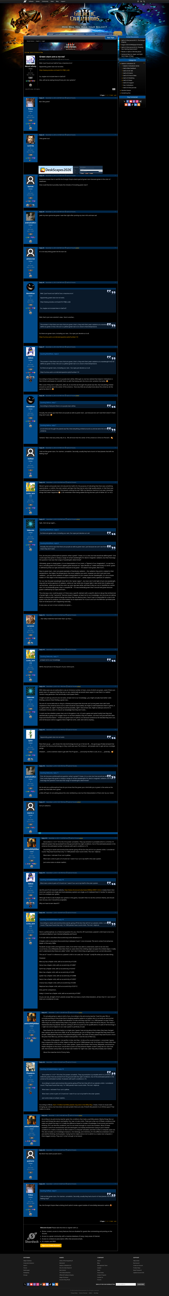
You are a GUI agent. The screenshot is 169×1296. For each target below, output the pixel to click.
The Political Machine (64, 1272)
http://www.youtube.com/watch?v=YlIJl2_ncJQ (54, 70)
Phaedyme (30, 1073)
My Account (136, 1263)
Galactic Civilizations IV (65, 1265)
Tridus (30, 109)
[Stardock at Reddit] (126, 104)
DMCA (90, 1293)
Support (63, 1)
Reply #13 (42, 649)
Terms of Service (83, 1293)
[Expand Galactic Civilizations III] (120, 63)
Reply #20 (42, 912)
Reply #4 (41, 212)
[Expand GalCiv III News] (122, 80)
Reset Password (137, 1270)
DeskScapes (26, 1270)
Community (45, 1)
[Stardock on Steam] (140, 101)
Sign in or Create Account (51, 1245)
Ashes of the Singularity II (66, 1260)
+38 (31, 752)
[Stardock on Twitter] (124, 101)
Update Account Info (138, 1272)
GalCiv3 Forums (64, 59)
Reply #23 (44, 1115)
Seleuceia (30, 530)
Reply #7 (41, 347)
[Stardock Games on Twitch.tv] (134, 101)
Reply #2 (41, 135)
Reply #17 (42, 802)
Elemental (62, 1263)
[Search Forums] (144, 1)
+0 (30, 1172)
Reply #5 (41, 248)
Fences (25, 1268)
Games (38, 1)
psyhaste (30, 1161)
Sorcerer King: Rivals (64, 1279)
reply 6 (56, 354)
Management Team (102, 1265)
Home (26, 52)
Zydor (30, 741)
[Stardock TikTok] (132, 104)
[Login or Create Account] (138, 1)
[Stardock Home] (25, 1)
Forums (99, 1279)
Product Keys (136, 1268)
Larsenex (30, 626)
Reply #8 (41, 395)
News (52, 1)
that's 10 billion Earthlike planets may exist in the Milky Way (72, 1105)
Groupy (25, 1275)
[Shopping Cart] (141, 1)
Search (38, 41)
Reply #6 (41, 282)
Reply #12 (42, 615)
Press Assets (100, 1272)
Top (115, 98)
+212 (30, 635)
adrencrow (30, 259)
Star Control (62, 1270)
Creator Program (101, 1275)
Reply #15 (42, 730)
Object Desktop (27, 1260)
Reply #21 (44, 1012)
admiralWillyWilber (31, 849)
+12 (31, 77)
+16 (31, 824)
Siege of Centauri (63, 1277)
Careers (99, 1268)
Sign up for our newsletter (105, 1284)
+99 (32, 860)
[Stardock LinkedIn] (135, 104)
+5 (30, 470)
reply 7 (54, 402)
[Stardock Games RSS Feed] (138, 104)
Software (31, 1)
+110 (30, 120)
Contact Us (100, 1277)
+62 (31, 234)
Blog (57, 1)
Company (100, 1257)
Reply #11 (42, 519)
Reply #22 (42, 1062)
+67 (31, 198)
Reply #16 (42, 766)
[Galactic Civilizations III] (84, 18)
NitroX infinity (30, 66)
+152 (30, 305)
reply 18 (61, 880)
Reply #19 (42, 873)
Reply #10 (42, 482)
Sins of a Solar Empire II (65, 1268)
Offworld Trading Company (66, 1275)
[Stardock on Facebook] (127, 101)
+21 (31, 1084)
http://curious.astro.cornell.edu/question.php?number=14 (58, 337)
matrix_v (30, 813)
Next (111, 95)
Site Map (96, 1293)
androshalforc (30, 223)
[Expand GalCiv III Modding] (122, 78)
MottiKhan (30, 293)
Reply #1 (41, 98)
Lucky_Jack (30, 493)
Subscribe (141, 1284)
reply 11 (56, 656)
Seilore (30, 358)
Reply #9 (41, 448)
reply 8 (56, 543)
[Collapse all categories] (144, 63)
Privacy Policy (74, 1293)
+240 (30, 541)
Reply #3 (41, 175)
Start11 (25, 1265)
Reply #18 (44, 838)
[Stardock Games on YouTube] (130, 101)
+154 (30, 369)
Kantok (30, 186)
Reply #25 (42, 1184)
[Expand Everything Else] (120, 93)
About (99, 1260)
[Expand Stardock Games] (120, 90)
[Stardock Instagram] (137, 101)
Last (115, 95)
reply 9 (54, 1191)
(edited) (77, 248)
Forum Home (30, 41)
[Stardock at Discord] (129, 104)
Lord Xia (30, 146)
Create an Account (138, 1265)
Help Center (136, 1260)
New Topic (110, 38)
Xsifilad (30, 459)
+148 (30, 155)
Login (43, 41)
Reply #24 (42, 1150)
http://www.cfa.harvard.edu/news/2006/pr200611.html (82, 890)
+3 (30, 270)
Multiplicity (26, 1272)
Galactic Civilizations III (35, 52)
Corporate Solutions (28, 1263)
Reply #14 (42, 686)
